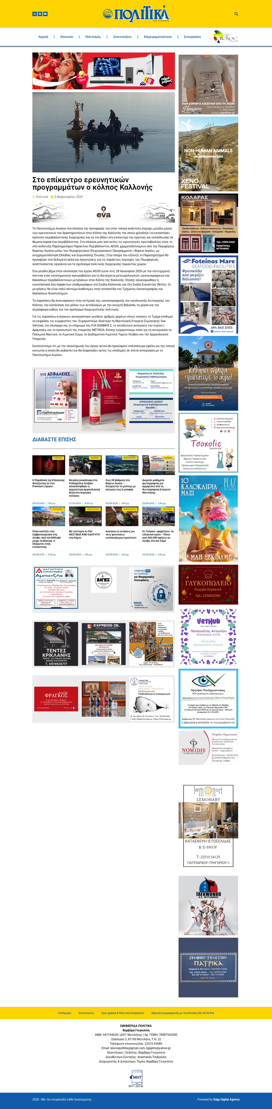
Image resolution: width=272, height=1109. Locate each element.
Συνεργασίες (192, 37)
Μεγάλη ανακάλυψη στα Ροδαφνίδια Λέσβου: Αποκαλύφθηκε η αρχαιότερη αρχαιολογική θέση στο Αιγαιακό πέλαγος (84, 488)
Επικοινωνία (86, 1012)
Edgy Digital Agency (226, 1099)
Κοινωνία (67, 37)
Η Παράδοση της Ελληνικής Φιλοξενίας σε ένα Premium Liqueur (48, 483)
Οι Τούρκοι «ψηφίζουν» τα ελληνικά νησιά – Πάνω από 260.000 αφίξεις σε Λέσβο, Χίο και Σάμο (158, 536)
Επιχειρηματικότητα (158, 37)
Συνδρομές (64, 1012)
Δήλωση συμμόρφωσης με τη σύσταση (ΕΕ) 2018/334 (182, 1012)
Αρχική (43, 37)
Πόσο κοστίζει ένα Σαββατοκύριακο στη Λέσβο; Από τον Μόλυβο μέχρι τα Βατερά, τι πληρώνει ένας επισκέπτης (46, 539)
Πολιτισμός (93, 37)
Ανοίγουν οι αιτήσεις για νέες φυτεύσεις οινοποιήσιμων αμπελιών (121, 534)
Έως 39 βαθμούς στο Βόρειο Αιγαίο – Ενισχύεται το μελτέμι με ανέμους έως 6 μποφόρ (121, 485)
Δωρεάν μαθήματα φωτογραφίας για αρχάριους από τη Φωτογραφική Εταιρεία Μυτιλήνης (156, 486)
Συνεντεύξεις (122, 37)
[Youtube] (45, 14)
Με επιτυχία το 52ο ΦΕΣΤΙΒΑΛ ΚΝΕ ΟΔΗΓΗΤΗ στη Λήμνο (84, 534)
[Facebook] (40, 14)
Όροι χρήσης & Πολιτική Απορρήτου (122, 1012)
